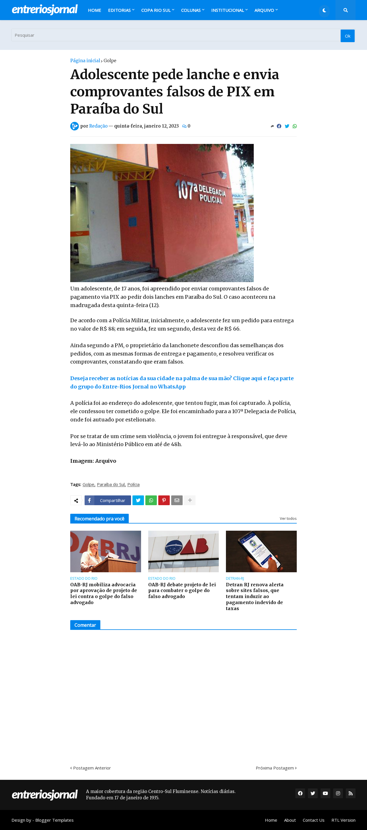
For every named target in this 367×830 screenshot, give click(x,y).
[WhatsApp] (295, 126)
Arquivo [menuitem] (264, 10)
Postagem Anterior (92, 768)
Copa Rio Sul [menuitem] (156, 10)
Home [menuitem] (94, 10)
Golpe (110, 60)
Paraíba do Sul (111, 484)
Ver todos (288, 518)
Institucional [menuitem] (227, 10)
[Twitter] (287, 126)
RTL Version (343, 820)
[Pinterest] (164, 500)
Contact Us (314, 820)
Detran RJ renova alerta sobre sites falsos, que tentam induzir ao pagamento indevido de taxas (255, 596)
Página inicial (85, 60)
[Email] (177, 500)
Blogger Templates (54, 820)
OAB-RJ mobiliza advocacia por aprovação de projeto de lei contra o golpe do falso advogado (103, 593)
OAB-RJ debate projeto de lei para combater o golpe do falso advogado (182, 590)
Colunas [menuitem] (191, 10)
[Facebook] (279, 126)
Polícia (133, 484)
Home (271, 820)
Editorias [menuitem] (119, 10)
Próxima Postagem (275, 768)
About (290, 820)
